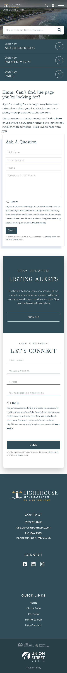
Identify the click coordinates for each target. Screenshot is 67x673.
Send (11, 230)
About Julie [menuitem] (33, 608)
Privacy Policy (39, 223)
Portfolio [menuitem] (33, 614)
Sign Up (33, 317)
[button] (59, 30)
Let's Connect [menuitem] (33, 625)
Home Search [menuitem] (33, 619)
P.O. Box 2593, (33, 535)
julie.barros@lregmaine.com (33, 527)
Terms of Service (12, 239)
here (59, 118)
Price (9, 76)
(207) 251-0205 (47, 5)
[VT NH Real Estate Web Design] (33, 657)
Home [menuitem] (33, 602)
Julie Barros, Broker (13, 9)
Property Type (18, 62)
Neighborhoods (20, 48)
